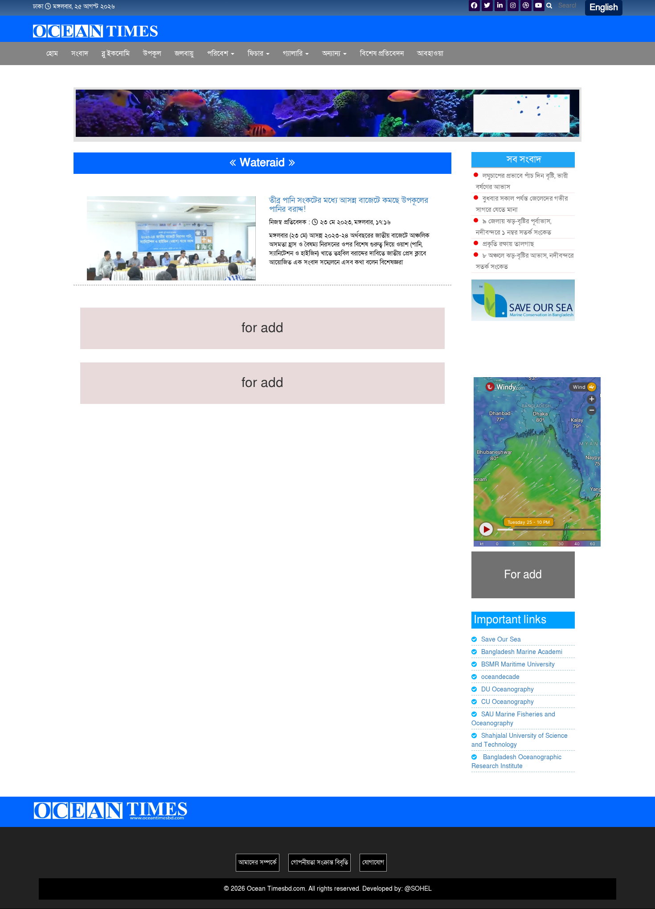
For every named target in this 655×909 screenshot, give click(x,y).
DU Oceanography (507, 689)
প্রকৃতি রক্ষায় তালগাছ (508, 243)
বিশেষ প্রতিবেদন (382, 53)
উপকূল (152, 53)
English (604, 7)
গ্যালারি (293, 53)
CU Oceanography (507, 702)
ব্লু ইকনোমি (116, 53)
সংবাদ (79, 53)
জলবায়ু (184, 53)
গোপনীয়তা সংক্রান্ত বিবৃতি (319, 862)
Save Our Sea (501, 639)
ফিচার (256, 53)
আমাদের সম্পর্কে (257, 862)
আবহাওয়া (430, 53)
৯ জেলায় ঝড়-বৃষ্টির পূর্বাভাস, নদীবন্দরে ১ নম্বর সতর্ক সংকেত (513, 227)
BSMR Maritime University (518, 664)
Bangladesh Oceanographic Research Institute (516, 761)
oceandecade (500, 677)
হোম (52, 53)
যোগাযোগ (373, 862)
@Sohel (418, 888)
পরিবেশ (218, 53)
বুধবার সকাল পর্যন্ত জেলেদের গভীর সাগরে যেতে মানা (522, 204)
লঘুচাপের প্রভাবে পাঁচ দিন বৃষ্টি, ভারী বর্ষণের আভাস (522, 181)
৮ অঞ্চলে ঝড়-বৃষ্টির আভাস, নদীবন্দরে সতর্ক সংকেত (524, 261)
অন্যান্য (332, 53)
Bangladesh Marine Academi (521, 652)
